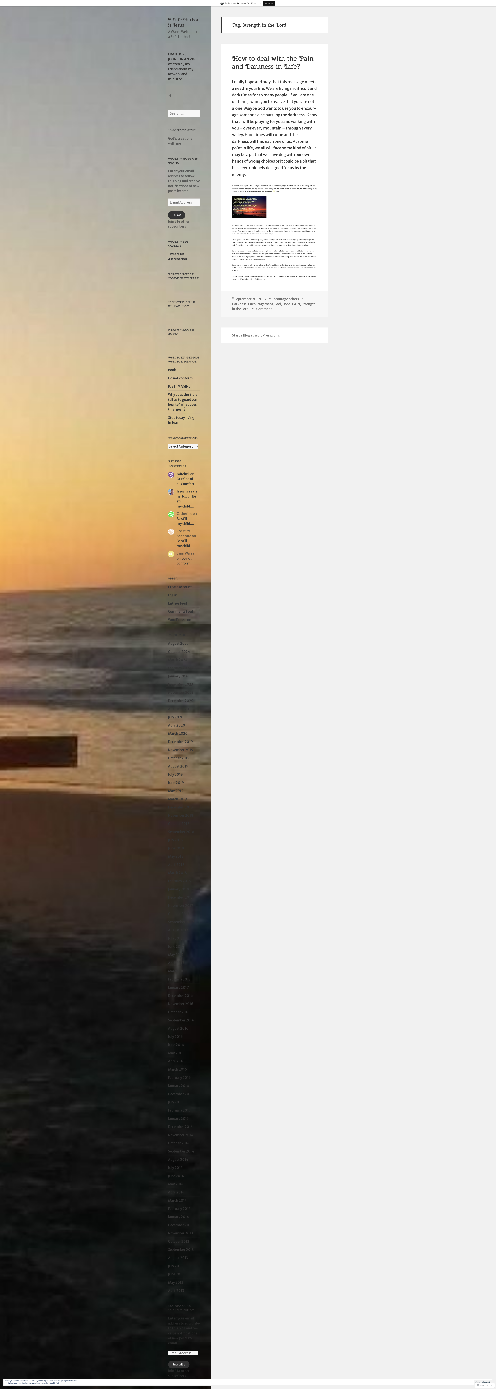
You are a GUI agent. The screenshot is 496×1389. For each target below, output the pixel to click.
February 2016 (179, 1078)
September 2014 (181, 1151)
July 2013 (175, 1266)
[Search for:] (184, 113)
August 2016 (178, 1028)
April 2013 (176, 1291)
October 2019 (178, 758)
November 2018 (180, 815)
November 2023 (180, 692)
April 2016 (176, 1061)
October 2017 (178, 914)
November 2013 (180, 1233)
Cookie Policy (55, 1383)
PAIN (296, 304)
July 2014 (175, 1168)
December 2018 (180, 807)
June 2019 (176, 783)
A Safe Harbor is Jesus (183, 22)
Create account (180, 587)
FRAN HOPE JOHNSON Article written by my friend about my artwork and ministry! (181, 66)
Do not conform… (182, 378)
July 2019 (175, 774)
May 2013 (175, 1282)
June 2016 (176, 1045)
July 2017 (175, 938)
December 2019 (180, 742)
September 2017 (181, 922)
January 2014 (178, 1217)
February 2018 (179, 881)
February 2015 (179, 1110)
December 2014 (180, 1127)
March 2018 (177, 873)
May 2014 (176, 1184)
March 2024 (177, 660)
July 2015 (175, 1102)
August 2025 (178, 643)
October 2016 (178, 1012)
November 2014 (180, 1135)
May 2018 (176, 856)
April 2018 (176, 865)
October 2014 (178, 1143)
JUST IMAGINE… (181, 386)
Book (172, 370)
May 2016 (176, 1053)
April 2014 (176, 1192)
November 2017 (180, 906)
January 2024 (178, 676)
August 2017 (178, 930)
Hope (286, 304)
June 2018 (176, 848)
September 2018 (181, 832)
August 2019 (178, 766)
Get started (269, 3)
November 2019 (180, 750)
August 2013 (178, 1258)
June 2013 (176, 1274)
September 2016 (181, 1020)
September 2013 (181, 1250)
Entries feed (177, 603)
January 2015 (178, 1119)
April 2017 (176, 963)
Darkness (239, 304)
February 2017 (179, 979)
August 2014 (178, 1160)
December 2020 (180, 701)
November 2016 (180, 1004)
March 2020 (178, 733)
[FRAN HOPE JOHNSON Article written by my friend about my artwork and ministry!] (173, 99)
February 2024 (179, 668)
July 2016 (175, 1037)
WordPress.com (180, 620)
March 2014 (177, 1201)
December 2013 (180, 1225)
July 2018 (175, 840)
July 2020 (175, 717)
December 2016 (180, 996)
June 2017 (176, 947)
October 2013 (178, 1241)
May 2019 (176, 791)
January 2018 (178, 889)
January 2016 (178, 1086)
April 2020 (176, 725)
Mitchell (183, 474)
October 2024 (179, 652)
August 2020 (178, 709)
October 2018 (178, 824)
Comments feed (180, 611)
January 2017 (178, 988)
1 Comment (263, 309)
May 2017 (175, 955)
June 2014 (176, 1176)
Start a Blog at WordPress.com (255, 335)
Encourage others (285, 299)
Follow (177, 215)
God (278, 304)
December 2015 (180, 1094)
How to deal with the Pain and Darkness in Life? (272, 62)
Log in (172, 595)
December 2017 (180, 897)
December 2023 (180, 684)
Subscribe (179, 1364)
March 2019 (177, 799)
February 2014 (179, 1209)
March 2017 (177, 971)
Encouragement (260, 304)
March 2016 (177, 1069)
